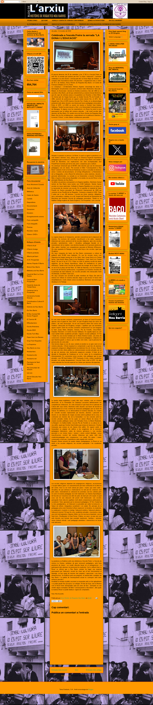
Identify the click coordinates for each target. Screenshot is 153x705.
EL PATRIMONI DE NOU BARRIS (37, 24)
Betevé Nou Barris (33, 267)
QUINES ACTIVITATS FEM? (96, 20)
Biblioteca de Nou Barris (35, 270)
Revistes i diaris (32, 231)
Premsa (29, 227)
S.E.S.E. (30, 373)
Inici (76, 670)
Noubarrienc (31, 351)
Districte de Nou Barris (35, 307)
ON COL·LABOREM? (115, 20)
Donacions (30, 209)
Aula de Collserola (33, 188)
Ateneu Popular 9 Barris (35, 263)
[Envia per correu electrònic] (52, 601)
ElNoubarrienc (32, 323)
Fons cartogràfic (32, 220)
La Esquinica (31, 344)
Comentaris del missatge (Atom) (81, 676)
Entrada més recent (59, 670)
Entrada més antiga (93, 670)
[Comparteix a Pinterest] (61, 601)
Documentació (32, 206)
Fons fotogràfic (32, 224)
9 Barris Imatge (32, 249)
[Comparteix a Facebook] (59, 601)
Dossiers (30, 213)
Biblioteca (30, 191)
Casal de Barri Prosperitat (32, 280)
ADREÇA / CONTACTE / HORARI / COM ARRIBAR (68, 20)
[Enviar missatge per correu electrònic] (96, 598)
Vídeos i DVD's (32, 234)
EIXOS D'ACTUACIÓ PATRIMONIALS (63, 24)
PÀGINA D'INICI (32, 20)
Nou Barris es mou (33, 348)
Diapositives (31, 202)
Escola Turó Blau (33, 334)
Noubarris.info (32, 355)
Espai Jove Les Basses (35, 337)
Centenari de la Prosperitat (32, 291)
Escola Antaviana (33, 326)
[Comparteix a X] (57, 601)
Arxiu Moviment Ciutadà (35, 184)
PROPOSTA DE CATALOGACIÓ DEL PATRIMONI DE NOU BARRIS (100, 24)
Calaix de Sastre (33, 195)
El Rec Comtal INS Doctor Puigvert (33, 315)
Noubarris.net (32, 359)
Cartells (29, 199)
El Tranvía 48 (31, 319)
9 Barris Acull (31, 245)
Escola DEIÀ (31, 330)
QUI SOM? (44, 20)
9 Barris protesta (33, 253)
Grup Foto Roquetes (34, 341)
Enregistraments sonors (35, 216)
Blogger (90, 689)
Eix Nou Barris (32, 310)
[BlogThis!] (55, 601)
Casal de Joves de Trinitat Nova (33, 286)
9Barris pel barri (32, 256)
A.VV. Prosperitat (33, 260)
